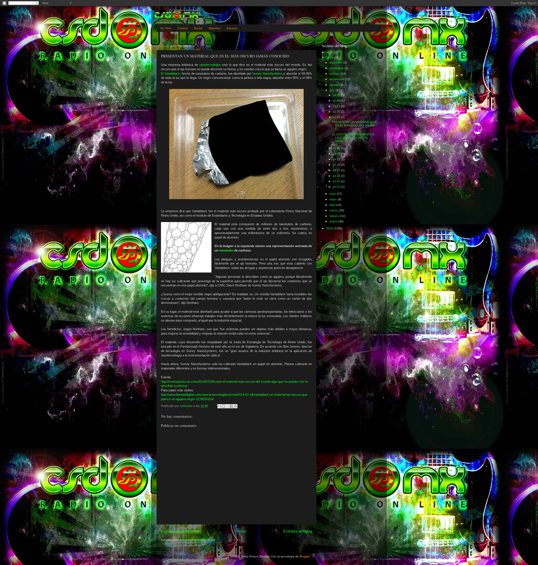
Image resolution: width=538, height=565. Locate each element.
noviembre (337, 68)
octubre (335, 73)
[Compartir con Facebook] (231, 406)
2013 (330, 228)
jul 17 (337, 159)
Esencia (232, 28)
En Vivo (166, 28)
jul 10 (337, 181)
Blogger (304, 556)
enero (334, 221)
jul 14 (337, 175)
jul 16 (337, 164)
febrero (335, 216)
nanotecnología (209, 64)
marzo (334, 210)
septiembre (337, 79)
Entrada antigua (297, 531)
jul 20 (337, 148)
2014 (330, 57)
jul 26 (337, 111)
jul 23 (337, 117)
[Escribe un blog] (223, 406)
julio (333, 90)
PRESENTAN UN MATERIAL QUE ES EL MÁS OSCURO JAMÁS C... (354, 125)
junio (333, 193)
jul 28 (337, 100)
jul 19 (337, 153)
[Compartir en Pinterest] (235, 406)
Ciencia (183, 28)
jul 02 (337, 186)
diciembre (336, 62)
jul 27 (337, 106)
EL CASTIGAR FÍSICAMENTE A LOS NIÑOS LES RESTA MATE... (353, 138)
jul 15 (337, 170)
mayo (334, 199)
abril (333, 204)
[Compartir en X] (227, 406)
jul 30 (337, 95)
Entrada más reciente (180, 531)
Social (198, 28)
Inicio (241, 531)
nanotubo (226, 250)
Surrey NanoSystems (267, 73)
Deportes (214, 28)
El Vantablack (170, 73)
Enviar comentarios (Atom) (197, 539)
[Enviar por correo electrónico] (219, 406)
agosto (334, 84)
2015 (330, 52)
